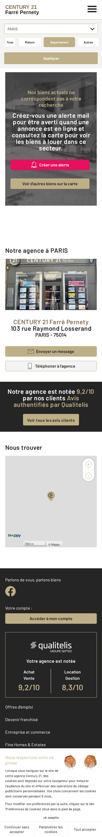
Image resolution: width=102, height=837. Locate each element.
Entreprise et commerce (27, 731)
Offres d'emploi (19, 706)
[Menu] (92, 8)
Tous (10, 42)
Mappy (55, 544)
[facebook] (10, 591)
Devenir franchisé (21, 719)
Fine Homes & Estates (25, 744)
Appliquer (51, 58)
